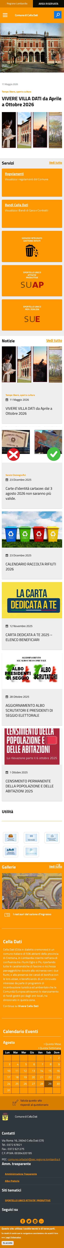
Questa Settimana (50, 1048)
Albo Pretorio (12, 1181)
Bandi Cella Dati (16, 205)
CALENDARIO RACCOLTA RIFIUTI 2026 (31, 566)
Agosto (9, 1042)
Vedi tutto (55, 162)
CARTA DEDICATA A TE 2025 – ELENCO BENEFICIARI (29, 637)
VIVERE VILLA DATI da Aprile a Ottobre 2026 (31, 101)
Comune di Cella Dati (26, 15)
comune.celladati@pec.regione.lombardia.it (34, 1159)
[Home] (6, 1116)
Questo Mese (53, 1044)
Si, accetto (7, 1243)
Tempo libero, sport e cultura (16, 91)
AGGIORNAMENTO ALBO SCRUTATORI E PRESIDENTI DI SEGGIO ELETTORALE (29, 710)
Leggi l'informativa (13, 1237)
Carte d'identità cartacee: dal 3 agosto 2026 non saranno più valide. (29, 493)
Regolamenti (14, 173)
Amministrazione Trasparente (21, 1174)
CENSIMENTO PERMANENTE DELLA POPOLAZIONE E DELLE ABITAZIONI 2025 (30, 786)
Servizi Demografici (16, 475)
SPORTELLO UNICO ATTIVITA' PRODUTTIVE (27, 1200)
